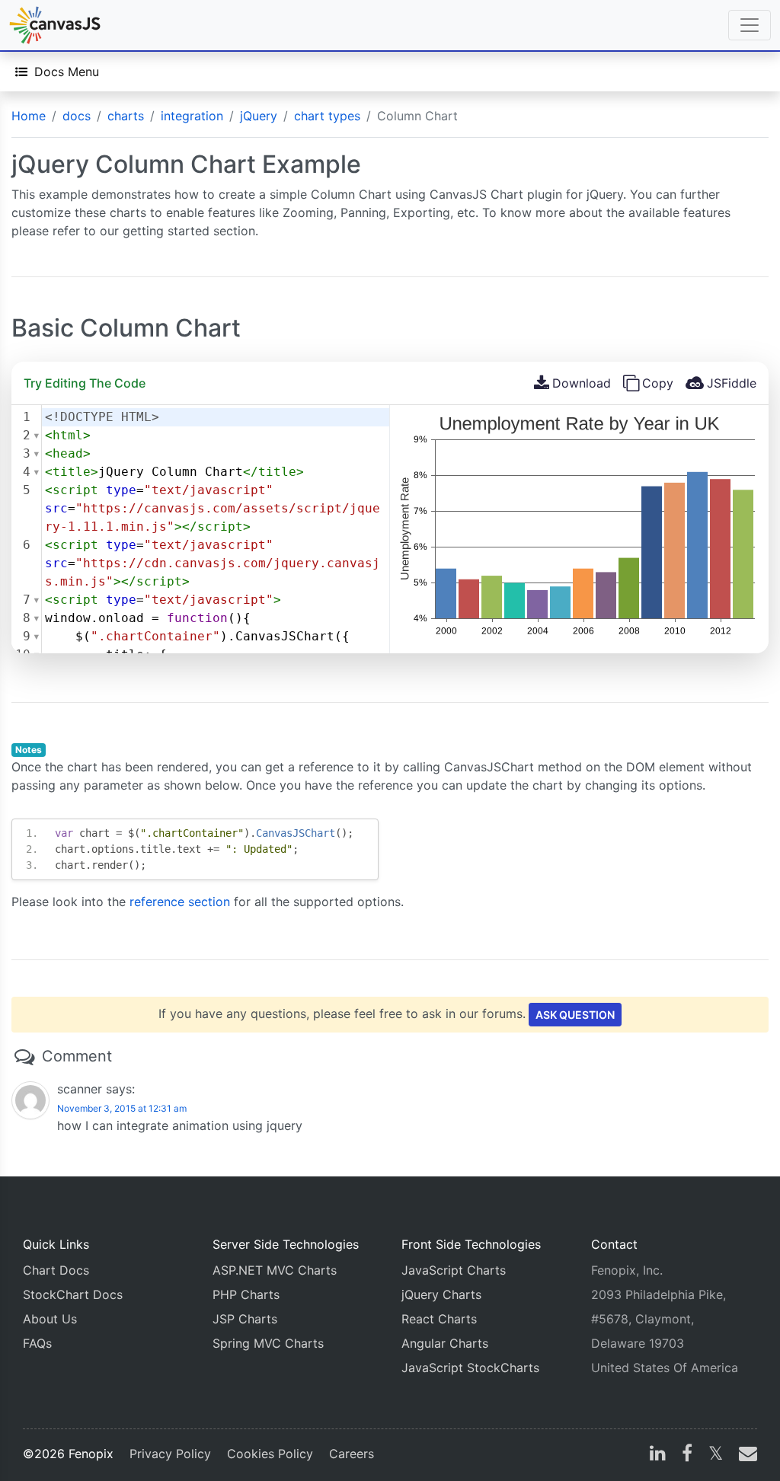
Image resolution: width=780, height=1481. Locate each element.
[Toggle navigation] (749, 25)
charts (125, 115)
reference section (179, 901)
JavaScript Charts (453, 1270)
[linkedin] (658, 1455)
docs (76, 115)
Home (28, 115)
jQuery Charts (441, 1294)
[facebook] (687, 1455)
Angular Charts (444, 1343)
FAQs (37, 1343)
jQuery (258, 115)
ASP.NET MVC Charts (275, 1270)
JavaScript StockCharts (470, 1367)
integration (192, 115)
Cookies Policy (270, 1453)
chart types (327, 115)
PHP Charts (246, 1294)
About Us (50, 1318)
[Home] (55, 25)
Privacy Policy (170, 1453)
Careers (351, 1453)
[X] (715, 1455)
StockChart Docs (73, 1294)
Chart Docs (56, 1270)
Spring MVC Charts (268, 1343)
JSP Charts (245, 1318)
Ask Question (575, 1014)
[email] (745, 1455)
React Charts (439, 1318)
